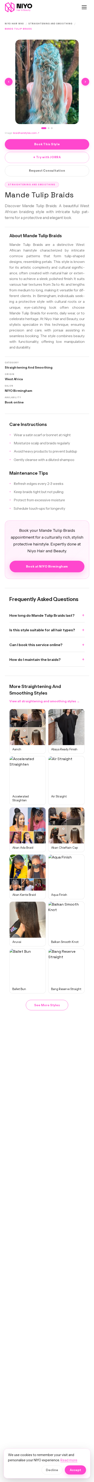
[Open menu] (84, 7)
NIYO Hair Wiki (14, 24)
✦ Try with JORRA (47, 157)
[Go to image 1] (43, 128)
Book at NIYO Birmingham (47, 566)
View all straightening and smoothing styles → (44, 701)
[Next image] (85, 82)
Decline (52, 1470)
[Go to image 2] (49, 128)
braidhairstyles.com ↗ (26, 133)
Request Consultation (47, 170)
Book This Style (47, 144)
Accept (75, 1470)
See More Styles (47, 1005)
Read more (68, 1460)
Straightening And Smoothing (51, 24)
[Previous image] (9, 82)
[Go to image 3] (52, 128)
